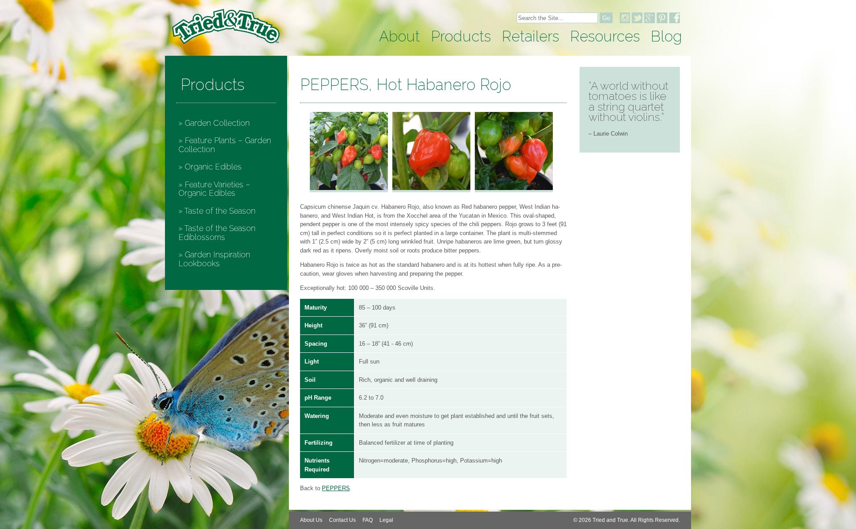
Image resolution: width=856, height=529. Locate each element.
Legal (386, 520)
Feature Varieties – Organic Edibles (214, 189)
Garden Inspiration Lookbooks (214, 259)
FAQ (367, 520)
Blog (666, 36)
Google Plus (649, 17)
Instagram (624, 17)
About (399, 36)
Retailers (530, 36)
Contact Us (342, 520)
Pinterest (662, 17)
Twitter (637, 17)
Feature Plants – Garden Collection (224, 145)
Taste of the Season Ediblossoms (216, 232)
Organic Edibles (213, 166)
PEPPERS (336, 488)
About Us (311, 520)
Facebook (674, 17)
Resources (605, 36)
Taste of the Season (219, 210)
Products (461, 36)
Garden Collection (217, 123)
